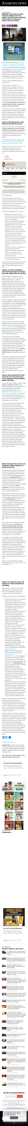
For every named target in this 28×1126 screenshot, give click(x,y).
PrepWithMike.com (10, 654)
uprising (4, 752)
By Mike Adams (15, 984)
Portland (22, 748)
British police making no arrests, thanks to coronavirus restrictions (16, 1001)
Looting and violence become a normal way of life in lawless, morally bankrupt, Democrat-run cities (16, 973)
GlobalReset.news (11, 649)
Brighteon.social (12, 656)
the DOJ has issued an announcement (15, 146)
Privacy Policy (11, 1114)
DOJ (3, 746)
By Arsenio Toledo (15, 1037)
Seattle (9, 750)
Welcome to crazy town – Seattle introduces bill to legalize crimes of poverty (15, 1029)
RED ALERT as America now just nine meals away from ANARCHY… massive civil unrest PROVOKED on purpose (15, 988)
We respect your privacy (19, 1104)
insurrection (21, 746)
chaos (16, 745)
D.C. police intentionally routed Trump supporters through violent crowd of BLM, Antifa (16, 1041)
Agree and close (14, 1117)
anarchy (12, 745)
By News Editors (15, 1031)
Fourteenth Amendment (11, 746)
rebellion (4, 750)
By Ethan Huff (14, 955)
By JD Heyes (14, 962)
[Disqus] (14, 852)
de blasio (21, 745)
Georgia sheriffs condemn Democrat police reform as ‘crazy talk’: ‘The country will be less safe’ (15, 1022)
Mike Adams (11, 23)
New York (16, 748)
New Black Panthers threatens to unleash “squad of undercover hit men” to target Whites (16, 966)
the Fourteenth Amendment (17, 69)
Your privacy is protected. (8, 940)
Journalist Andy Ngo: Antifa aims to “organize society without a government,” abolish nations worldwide (16, 1007)
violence (9, 752)
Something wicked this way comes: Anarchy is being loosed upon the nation (16, 1084)
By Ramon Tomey (15, 1003)
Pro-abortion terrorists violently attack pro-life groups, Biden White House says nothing (16, 953)
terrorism (21, 750)
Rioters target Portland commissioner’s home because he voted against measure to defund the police (16, 1053)
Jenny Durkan (5, 748)
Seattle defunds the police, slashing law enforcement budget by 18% (16, 1035)
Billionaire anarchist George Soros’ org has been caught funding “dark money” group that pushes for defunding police (16, 959)
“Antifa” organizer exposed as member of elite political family (16, 1047)
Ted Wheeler (15, 750)
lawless (12, 748)
